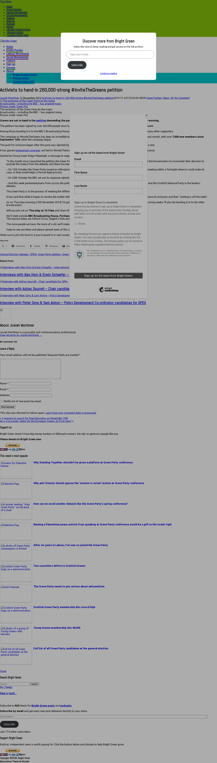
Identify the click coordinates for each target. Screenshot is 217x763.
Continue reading (108, 73)
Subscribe (77, 65)
